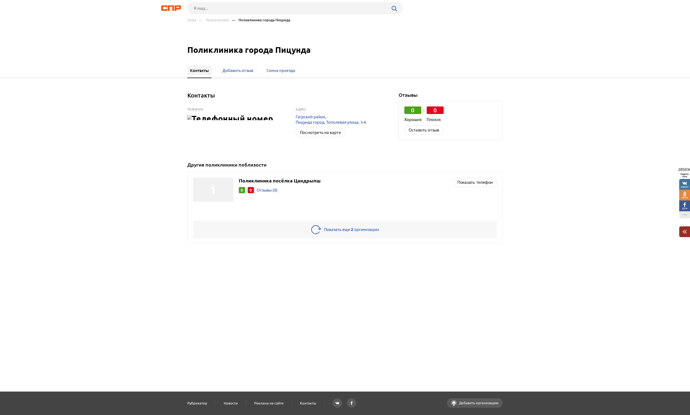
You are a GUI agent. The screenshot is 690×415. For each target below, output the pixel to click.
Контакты (308, 403)
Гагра (191, 20)
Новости (231, 403)
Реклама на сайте (269, 403)
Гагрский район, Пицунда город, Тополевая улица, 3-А (331, 119)
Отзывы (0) (267, 190)
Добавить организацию (478, 403)
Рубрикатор (197, 403)
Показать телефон (475, 182)
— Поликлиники (214, 20)
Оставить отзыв (424, 130)
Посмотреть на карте (320, 132)
